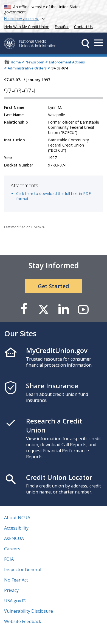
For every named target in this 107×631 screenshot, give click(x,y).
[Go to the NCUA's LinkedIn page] (63, 309)
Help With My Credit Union (25, 26)
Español (62, 26)
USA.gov (12, 601)
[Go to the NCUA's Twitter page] (43, 309)
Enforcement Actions (67, 62)
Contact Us (83, 26)
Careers (12, 549)
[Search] (85, 43)
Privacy (11, 590)
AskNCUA (14, 538)
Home (16, 62)
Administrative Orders (27, 68)
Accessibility (16, 528)
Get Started (53, 286)
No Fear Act (16, 580)
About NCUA (17, 518)
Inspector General (22, 569)
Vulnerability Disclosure (28, 611)
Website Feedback (22, 621)
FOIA (9, 559)
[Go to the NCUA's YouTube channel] (83, 309)
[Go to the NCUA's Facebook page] (23, 309)
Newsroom (35, 62)
